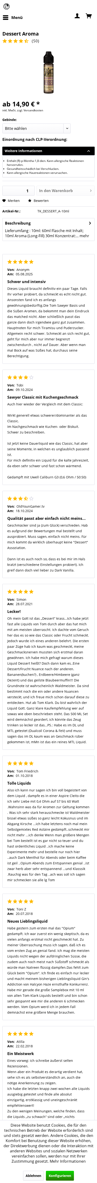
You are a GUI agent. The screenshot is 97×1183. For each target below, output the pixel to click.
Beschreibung (18, 223)
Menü (17, 17)
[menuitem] (12, 17)
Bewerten (41, 200)
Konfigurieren (60, 1175)
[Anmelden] (77, 15)
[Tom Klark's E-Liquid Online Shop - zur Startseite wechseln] (6, 6)
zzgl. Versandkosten (30, 110)
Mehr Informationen (68, 1161)
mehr (84, 235)
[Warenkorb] (89, 15)
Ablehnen (33, 1175)
